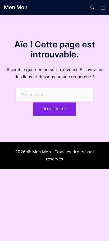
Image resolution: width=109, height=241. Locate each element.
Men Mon (16, 7)
